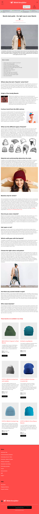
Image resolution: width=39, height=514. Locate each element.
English (2, 475)
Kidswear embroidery (5, 461)
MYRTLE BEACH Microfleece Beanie (28, 422)
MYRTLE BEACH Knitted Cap (10, 421)
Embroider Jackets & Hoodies (7, 459)
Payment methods (4, 489)
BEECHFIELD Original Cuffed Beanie (10, 342)
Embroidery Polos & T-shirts (6, 456)
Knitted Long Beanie (26, 341)
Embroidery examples (5, 466)
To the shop (5, 355)
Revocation (3, 484)
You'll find (33, 208)
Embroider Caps (4, 452)
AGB (2, 473)
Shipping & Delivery (5, 486)
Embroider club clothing (5, 463)
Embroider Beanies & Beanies (7, 454)
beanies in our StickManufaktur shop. (15, 209)
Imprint (2, 468)
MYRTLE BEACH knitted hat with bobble (10, 380)
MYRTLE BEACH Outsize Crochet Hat (27, 380)
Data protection (4, 470)
